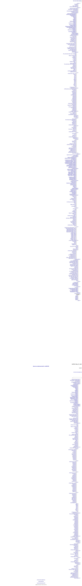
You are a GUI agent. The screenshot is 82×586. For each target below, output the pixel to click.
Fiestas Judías (74, 192)
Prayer (75, 176)
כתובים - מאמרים (73, 239)
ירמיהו (75, 82)
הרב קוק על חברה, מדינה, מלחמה (71, 257)
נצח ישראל (74, 128)
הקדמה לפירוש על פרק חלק (74, 544)
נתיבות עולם (74, 130)
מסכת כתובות (74, 101)
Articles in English (75, 168)
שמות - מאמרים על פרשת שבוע (71, 229)
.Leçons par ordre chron (74, 385)
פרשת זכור (76, 443)
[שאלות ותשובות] (74, 259)
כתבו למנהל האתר (41, 581)
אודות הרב (78, 286)
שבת (75, 52)
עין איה (75, 142)
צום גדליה (74, 65)
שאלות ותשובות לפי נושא (74, 260)
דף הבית (78, 3)
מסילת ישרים (74, 133)
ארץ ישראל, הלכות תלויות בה (73, 268)
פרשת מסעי (74, 491)
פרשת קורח (74, 487)
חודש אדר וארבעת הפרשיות (72, 70)
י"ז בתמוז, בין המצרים (73, 61)
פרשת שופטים (74, 497)
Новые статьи (73, 182)
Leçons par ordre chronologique (71, 14)
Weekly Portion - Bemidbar (72, 174)
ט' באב (75, 62)
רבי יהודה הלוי (76, 117)
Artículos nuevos (73, 190)
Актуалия (74, 185)
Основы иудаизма (73, 184)
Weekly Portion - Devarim (72, 175)
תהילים (75, 85)
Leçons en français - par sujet (71, 13)
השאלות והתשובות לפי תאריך (73, 261)
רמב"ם (77, 247)
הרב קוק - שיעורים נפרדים (72, 152)
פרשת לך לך (74, 452)
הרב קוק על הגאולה (73, 150)
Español (76, 298)
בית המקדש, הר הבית (75, 269)
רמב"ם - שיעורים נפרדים (72, 124)
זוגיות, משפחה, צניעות (73, 45)
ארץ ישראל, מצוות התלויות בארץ (71, 43)
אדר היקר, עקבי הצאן (73, 143)
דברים (75, 77)
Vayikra (75, 18)
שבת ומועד (76, 266)
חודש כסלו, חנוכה (73, 68)
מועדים (77, 207)
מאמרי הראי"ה (74, 146)
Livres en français (75, 283)
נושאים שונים (74, 51)
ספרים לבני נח (76, 285)
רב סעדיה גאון (76, 116)
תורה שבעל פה (74, 243)
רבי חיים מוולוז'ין (75, 138)
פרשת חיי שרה (74, 453)
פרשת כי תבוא (74, 499)
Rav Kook (74, 30)
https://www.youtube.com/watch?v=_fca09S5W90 (41, 366)
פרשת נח (74, 451)
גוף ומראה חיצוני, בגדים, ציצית (73, 273)
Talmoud (76, 393)
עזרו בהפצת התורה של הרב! (77, 370)
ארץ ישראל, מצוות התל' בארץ (73, 414)
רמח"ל (77, 132)
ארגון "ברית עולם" (77, 293)
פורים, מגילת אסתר (73, 71)
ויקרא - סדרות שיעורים (72, 472)
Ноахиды (74, 186)
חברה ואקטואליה (73, 198)
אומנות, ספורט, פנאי (73, 49)
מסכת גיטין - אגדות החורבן (72, 103)
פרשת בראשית (74, 450)
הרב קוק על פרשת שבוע (74, 572)
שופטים (75, 79)
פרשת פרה (76, 445)
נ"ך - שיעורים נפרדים (73, 87)
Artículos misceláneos (72, 194)
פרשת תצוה (74, 468)
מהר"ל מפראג (76, 125)
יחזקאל (75, 83)
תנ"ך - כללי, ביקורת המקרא (72, 73)
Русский (76, 297)
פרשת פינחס (74, 489)
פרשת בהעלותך (73, 485)
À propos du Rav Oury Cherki (73, 288)
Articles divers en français (72, 167)
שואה (75, 42)
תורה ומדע (74, 196)
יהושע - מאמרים (73, 232)
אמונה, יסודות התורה (73, 35)
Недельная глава (73, 183)
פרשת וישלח (74, 456)
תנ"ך (77, 72)
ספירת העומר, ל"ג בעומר (72, 55)
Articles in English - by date (72, 170)
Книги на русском (75, 284)
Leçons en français (75, 12)
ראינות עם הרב (74, 206)
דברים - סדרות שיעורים (72, 493)
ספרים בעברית (76, 282)
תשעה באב (74, 216)
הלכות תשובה (74, 122)
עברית (77, 295)
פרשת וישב (74, 457)
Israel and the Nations (72, 178)
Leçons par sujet (75, 384)
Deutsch (76, 299)
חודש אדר (76, 441)
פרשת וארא (74, 463)
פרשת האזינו (74, 501)
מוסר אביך (74, 145)
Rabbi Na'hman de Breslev (72, 29)
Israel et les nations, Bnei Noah (71, 27)
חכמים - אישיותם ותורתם (72, 114)
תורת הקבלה (74, 244)
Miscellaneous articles (72, 179)
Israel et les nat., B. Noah (74, 398)
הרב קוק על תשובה (73, 149)
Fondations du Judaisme (72, 164)
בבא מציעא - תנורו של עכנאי (72, 105)
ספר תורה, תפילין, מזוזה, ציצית (71, 47)
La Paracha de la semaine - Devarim (70, 163)
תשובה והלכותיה (73, 38)
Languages (77, 294)
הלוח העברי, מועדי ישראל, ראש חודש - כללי (69, 53)
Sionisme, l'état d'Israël (72, 24)
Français (76, 296)
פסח (75, 54)
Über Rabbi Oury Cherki (74, 291)
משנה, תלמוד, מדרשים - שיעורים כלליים (70, 88)
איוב (75, 86)
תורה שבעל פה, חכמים (74, 111)
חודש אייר (74, 56)
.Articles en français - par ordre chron (70, 158)
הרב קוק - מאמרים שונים (72, 258)
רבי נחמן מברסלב (75, 137)
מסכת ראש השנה (73, 94)
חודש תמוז (74, 60)
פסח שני (75, 212)
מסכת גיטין (76, 528)
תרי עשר (74, 84)
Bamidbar (74, 19)
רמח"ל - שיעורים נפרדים (72, 136)
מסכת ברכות (74, 92)
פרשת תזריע (74, 476)
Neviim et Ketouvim (73, 21)
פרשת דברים (74, 494)
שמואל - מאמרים (73, 234)
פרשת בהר (74, 480)
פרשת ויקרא (74, 473)
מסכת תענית (74, 98)
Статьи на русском (75, 180)
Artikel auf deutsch (75, 188)
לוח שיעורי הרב (75, 10)
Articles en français (75, 156)
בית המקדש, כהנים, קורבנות (72, 44)
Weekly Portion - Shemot (72, 172)
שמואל (75, 80)
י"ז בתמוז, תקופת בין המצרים (72, 215)
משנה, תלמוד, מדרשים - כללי (73, 513)
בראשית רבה (74, 89)
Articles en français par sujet (71, 157)
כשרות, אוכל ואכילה (75, 274)
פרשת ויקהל (74, 470)
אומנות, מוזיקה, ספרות (74, 279)
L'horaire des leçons (73, 15)
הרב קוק (76, 139)
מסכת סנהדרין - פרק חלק (72, 106)
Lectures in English (75, 33)
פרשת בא (74, 464)
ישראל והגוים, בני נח (73, 41)
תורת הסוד (74, 112)
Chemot (75, 17)
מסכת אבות (74, 108)
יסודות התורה (74, 195)
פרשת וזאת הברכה (73, 502)
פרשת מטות (74, 490)
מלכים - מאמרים (73, 235)
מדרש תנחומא (74, 91)
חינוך (75, 203)
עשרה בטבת (74, 223)
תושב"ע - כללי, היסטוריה (74, 536)
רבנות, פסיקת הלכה (73, 113)
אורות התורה (74, 251)
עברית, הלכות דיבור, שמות (74, 264)
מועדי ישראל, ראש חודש (74, 424)
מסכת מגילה (74, 99)
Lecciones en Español (76, 404)
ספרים (79, 281)
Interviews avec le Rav (72, 166)
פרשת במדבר (74, 483)
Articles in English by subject (71, 169)
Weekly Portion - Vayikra (72, 173)
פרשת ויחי (74, 459)
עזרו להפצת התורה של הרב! (41, 579)
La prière (74, 23)
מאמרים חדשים (75, 155)
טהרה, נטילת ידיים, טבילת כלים (73, 275)
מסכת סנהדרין (76, 531)
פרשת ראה (74, 496)
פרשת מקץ (74, 458)
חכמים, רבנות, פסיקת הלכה (74, 265)
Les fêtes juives (73, 16)
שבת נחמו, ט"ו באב (73, 63)
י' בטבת (75, 69)
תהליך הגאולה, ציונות (73, 199)
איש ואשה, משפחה (73, 204)
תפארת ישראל (74, 127)
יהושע (75, 78)
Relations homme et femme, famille (70, 26)
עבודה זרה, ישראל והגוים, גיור (73, 271)
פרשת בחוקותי (74, 481)
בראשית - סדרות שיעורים (72, 449)
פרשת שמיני (74, 475)
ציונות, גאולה (76, 267)
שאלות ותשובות (77, 259)
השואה (75, 202)
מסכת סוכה (74, 96)
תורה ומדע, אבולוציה (73, 37)
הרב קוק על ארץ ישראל (72, 151)
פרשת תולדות (74, 454)
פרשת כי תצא (74, 498)
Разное (75, 187)
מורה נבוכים (76, 548)
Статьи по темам (73, 181)
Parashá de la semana (73, 191)
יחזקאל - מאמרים (73, 237)
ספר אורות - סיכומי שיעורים (72, 250)
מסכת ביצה (74, 97)
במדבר (75, 76)
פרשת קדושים (74, 478)
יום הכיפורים (74, 66)
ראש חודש (74, 208)
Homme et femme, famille (74, 397)
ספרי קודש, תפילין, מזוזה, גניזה (73, 276)
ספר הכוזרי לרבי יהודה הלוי (74, 246)
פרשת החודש (76, 446)
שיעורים (78, 7)
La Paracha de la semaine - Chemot (70, 160)
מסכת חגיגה (74, 100)
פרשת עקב (74, 495)
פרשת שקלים (76, 442)
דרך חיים (76, 554)
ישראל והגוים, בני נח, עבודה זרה (71, 201)
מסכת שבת (74, 93)
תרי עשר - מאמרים (73, 238)
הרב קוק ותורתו (75, 249)
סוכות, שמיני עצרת (73, 67)
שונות (77, 280)
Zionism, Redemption (72, 177)
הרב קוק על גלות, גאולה (72, 256)
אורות (75, 140)
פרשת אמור (74, 479)
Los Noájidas (74, 193)
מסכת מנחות (74, 109)
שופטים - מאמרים (73, 233)
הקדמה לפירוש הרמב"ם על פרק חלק (70, 119)
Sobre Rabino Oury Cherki (74, 290)
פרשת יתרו (74, 465)
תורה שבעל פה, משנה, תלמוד (73, 240)
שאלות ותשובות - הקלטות (72, 50)
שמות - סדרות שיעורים (72, 461)
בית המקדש (74, 200)
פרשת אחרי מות (73, 477)
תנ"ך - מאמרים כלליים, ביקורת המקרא (70, 227)
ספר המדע (74, 121)
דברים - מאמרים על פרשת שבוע (71, 231)
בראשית (75, 74)
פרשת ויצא (74, 455)
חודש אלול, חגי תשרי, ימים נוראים (71, 218)
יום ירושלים (74, 58)
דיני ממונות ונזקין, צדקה (74, 277)
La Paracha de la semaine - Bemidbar (70, 162)
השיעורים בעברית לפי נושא (74, 8)
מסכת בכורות (74, 110)
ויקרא (77, 471)
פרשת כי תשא (74, 469)
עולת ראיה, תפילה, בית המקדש (71, 144)
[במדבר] (75, 482)
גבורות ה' (74, 126)
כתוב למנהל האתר (75, 5)
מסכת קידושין (74, 104)
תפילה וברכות (76, 115)
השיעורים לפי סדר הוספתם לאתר (73, 9)
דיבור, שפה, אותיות (73, 39)
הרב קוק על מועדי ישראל (72, 148)
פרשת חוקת (74, 488)
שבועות (75, 59)
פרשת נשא (74, 484)
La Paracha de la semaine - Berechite (70, 159)
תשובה (75, 197)
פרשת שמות (74, 462)
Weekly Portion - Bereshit (72, 171)
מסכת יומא (74, 95)
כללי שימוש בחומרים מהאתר (74, 6)
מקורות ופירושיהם (75, 263)
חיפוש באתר (76, 4)
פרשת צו (74, 474)
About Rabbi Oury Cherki (74, 289)
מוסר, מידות (74, 36)
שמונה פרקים (74, 118)
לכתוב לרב (78, 292)
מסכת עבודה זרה (73, 107)
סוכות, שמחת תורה (73, 221)
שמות (75, 75)
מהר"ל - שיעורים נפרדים (72, 131)
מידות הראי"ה (74, 252)
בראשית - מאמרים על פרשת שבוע (71, 228)
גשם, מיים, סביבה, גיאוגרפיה (72, 48)
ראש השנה (74, 64)
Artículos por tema (73, 189)
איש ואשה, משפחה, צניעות (74, 272)
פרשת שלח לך (74, 486)
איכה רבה (74, 90)
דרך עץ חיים (76, 560)
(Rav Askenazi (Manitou (72, 31)
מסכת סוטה (74, 102)
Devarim (74, 20)
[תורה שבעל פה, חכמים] (70, 111)
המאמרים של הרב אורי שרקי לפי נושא (72, 154)
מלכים (75, 81)
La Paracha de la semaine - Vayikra (70, 161)
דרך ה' (75, 134)
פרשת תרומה (74, 467)
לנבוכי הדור (74, 253)
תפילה (77, 245)
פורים (75, 225)
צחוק (75, 205)
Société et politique (73, 25)
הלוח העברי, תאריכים (75, 278)
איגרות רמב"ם (74, 120)
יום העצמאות (74, 57)
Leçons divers (74, 32)
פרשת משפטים (74, 466)
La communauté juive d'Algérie (71, 165)
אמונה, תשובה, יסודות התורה (73, 262)
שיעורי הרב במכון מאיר (74, 11)
